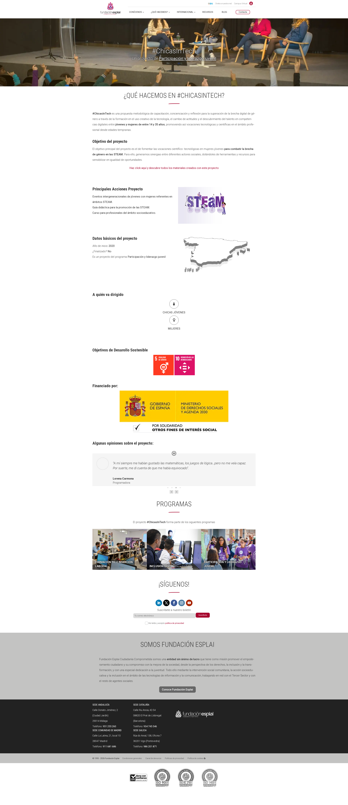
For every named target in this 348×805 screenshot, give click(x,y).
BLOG (224, 12)
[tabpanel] (174, 472)
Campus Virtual (240, 4)
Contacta (243, 12)
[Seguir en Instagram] (181, 603)
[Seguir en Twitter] (166, 603)
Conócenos (135, 12)
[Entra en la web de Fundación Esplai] (194, 717)
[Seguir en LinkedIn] (159, 603)
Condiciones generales (132, 758)
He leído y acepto (166, 623)
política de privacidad (174, 623)
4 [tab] (180, 487)
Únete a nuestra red (223, 4)
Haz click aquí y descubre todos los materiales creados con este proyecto (174, 168)
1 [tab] (168, 487)
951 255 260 (109, 726)
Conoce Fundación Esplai (251, 3)
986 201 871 (150, 746)
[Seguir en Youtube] (189, 603)
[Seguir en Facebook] (174, 603)
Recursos (207, 12)
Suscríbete (202, 615)
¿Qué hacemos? (159, 12)
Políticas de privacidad (174, 758)
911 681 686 (109, 746)
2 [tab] (172, 487)
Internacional (185, 12)
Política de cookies (196, 758)
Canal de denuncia (153, 758)
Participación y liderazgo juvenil (187, 58)
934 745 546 (150, 726)
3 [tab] (176, 487)
